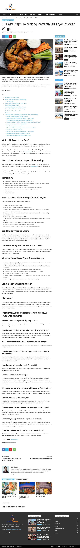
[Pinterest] (10, 36)
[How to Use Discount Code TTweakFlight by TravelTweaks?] (59, 101)
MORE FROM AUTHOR (21, 479)
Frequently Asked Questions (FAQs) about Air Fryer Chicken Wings (21, 114)
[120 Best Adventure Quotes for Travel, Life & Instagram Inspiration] (59, 116)
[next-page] (51, 479)
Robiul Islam (6, 32)
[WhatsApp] (14, 36)
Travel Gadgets (67, 95)
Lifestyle (66, 50)
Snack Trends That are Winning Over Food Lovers (43, 495)
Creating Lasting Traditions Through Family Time (70, 48)
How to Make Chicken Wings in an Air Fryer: (16, 103)
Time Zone (32, 14)
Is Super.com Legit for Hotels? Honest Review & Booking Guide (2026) (71, 72)
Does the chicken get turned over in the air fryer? (19, 135)
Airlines (40, 14)
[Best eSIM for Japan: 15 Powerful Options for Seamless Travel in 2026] (59, 93)
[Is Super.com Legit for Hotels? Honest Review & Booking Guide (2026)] (59, 73)
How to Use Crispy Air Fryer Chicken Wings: (16, 99)
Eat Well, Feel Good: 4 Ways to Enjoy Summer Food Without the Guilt (9, 496)
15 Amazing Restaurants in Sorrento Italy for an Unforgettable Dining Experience (25, 497)
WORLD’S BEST (13, 14)
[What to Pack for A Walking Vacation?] (59, 65)
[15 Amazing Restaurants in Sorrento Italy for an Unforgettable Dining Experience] (27, 488)
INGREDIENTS (10, 101)
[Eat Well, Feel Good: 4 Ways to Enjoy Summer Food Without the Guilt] (9, 488)
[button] (77, 14)
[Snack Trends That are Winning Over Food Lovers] (44, 488)
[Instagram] (12, 474)
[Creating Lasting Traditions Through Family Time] (59, 50)
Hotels (65, 75)
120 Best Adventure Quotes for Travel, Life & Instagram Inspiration (71, 115)
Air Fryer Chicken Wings (10, 442)
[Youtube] (9, 532)
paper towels (34, 166)
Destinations (57, 519)
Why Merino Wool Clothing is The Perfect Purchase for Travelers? (70, 108)
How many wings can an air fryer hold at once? (18, 133)
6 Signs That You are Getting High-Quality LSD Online (12, 459)
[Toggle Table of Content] (3, 94)
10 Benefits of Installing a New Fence (41, 458)
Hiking (65, 66)
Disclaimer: (7, 112)
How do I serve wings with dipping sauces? (17, 116)
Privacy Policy (72, 546)
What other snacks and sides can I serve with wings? (20, 120)
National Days (50, 14)
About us (58, 546)
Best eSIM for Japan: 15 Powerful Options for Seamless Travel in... (69, 92)
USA (56, 530)
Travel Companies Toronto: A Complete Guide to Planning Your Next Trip (70, 41)
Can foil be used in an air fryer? (14, 129)
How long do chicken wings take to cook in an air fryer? (20, 118)
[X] (7, 36)
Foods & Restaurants (10, 17)
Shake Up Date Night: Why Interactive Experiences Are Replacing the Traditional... (70, 56)
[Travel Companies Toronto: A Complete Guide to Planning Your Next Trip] (59, 42)
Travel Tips (23, 14)
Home (4, 14)
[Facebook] (3, 36)
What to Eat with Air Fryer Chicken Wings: (15, 109)
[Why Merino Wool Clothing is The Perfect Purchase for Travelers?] (59, 109)
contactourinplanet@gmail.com (14, 529)
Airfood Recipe (14, 439)
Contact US (64, 546)
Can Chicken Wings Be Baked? (12, 110)
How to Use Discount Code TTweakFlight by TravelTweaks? (70, 100)
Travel (56, 521)
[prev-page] (49, 479)
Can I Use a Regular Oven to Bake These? (15, 107)
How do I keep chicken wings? (14, 126)
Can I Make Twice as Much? (12, 105)
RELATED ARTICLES (8, 479)
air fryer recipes (28, 151)
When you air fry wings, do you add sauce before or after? (21, 127)
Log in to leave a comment (14, 507)
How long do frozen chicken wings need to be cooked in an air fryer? (23, 122)
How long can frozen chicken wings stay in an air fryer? (20, 131)
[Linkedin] (14, 474)
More (60, 14)
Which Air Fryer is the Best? (12, 97)
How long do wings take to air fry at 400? (17, 124)
